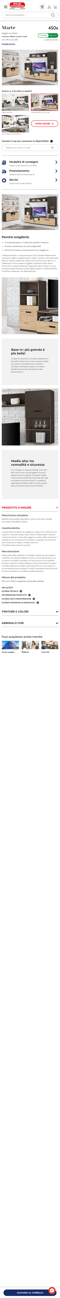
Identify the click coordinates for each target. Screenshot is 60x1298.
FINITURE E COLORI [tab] (15, 611)
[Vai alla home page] (23, 6)
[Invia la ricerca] (53, 15)
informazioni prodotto (14, 595)
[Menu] (5, 7)
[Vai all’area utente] (49, 7)
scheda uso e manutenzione (16, 599)
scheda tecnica (10, 591)
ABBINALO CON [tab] (13, 623)
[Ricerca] (47, 7)
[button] (30, 67)
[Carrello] (55, 7)
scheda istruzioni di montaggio (18, 602)
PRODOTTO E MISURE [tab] (16, 507)
